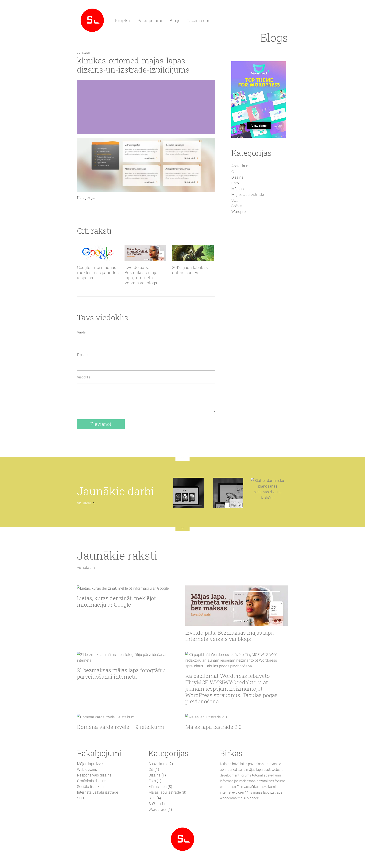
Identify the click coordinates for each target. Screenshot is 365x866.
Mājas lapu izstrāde (247, 194)
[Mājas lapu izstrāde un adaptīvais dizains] (92, 20)
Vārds (81, 332)
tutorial (257, 775)
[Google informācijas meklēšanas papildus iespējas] (98, 253)
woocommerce (231, 798)
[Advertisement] (258, 283)
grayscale (274, 764)
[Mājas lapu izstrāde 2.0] (236, 717)
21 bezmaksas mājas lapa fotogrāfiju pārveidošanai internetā (121, 673)
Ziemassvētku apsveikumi (256, 787)
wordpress (228, 787)
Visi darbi (84, 503)
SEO (234, 200)
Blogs (175, 20)
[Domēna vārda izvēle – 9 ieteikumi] (128, 717)
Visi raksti (84, 567)
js (251, 792)
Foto (235, 183)
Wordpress (240, 211)
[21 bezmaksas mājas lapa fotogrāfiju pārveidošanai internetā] (128, 657)
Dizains (237, 177)
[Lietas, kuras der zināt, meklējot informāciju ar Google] (128, 588)
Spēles (236, 206)
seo (246, 798)
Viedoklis (83, 377)
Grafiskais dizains (91, 781)
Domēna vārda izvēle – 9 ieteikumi (120, 727)
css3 (267, 770)
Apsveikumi (240, 166)
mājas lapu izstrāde (267, 792)
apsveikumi (272, 775)
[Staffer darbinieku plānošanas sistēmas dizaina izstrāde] (268, 489)
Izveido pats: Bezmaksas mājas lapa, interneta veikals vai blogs (142, 275)
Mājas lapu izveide (92, 763)
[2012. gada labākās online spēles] (193, 253)
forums (245, 775)
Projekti (122, 20)
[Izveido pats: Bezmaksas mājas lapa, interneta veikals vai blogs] (145, 253)
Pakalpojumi (150, 20)
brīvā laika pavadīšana (249, 764)
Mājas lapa (240, 188)
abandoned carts (232, 770)
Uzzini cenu (199, 20)
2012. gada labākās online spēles (190, 270)
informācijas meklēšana (238, 781)
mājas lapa (254, 770)
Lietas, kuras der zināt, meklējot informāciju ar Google (116, 601)
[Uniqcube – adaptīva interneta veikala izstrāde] (188, 492)
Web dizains (87, 769)
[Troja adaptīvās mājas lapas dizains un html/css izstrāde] (228, 492)
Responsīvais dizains (94, 775)
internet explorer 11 (234, 792)
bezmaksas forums (271, 781)
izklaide (225, 764)
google (255, 798)
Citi (233, 171)
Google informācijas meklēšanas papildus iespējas (98, 272)
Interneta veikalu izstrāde (97, 792)
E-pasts (82, 355)
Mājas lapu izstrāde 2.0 (213, 727)
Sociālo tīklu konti (91, 786)
